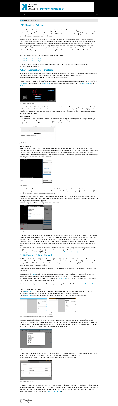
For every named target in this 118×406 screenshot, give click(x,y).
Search (40, 14)
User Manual (86, 83)
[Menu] (96, 14)
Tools (22, 20)
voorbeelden (61, 278)
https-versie (46, 83)
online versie (28, 291)
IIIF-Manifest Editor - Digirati (33, 61)
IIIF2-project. (87, 398)
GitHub (22, 85)
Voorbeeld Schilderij (71, 252)
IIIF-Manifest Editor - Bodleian (33, 59)
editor (34, 274)
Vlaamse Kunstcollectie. (62, 398)
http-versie (23, 83)
